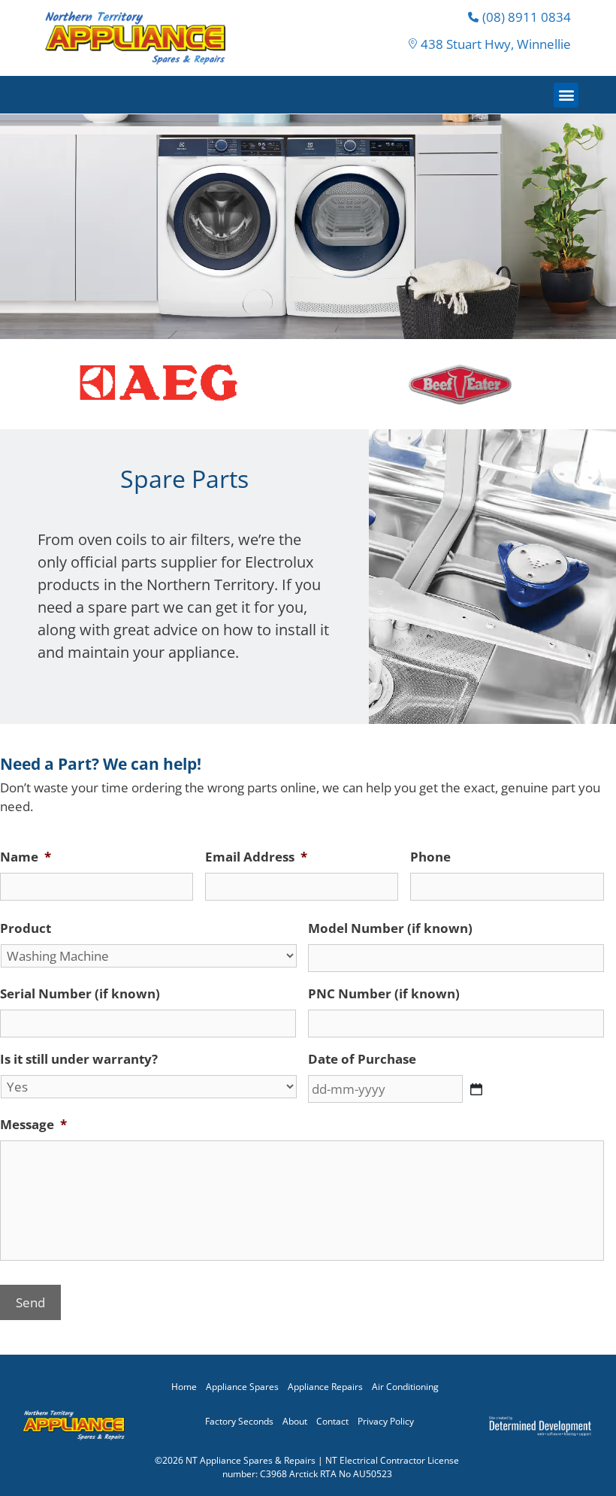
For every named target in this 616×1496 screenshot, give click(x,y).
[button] (566, 95)
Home (184, 1386)
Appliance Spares (242, 1386)
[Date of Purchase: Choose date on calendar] (476, 1089)
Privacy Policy (386, 1421)
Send (30, 1302)
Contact (332, 1421)
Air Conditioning (405, 1386)
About (294, 1421)
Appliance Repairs (325, 1386)
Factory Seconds (239, 1421)
